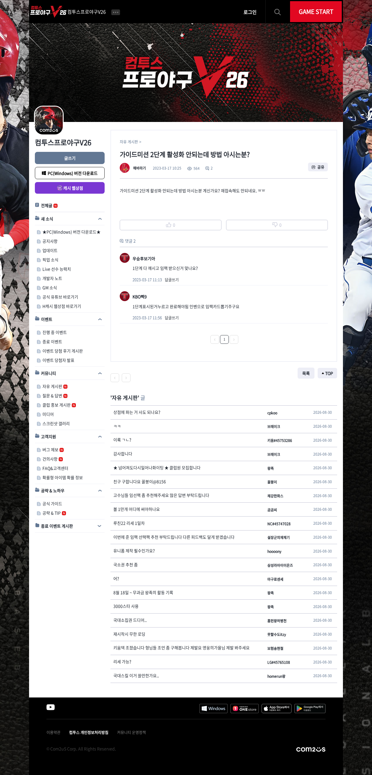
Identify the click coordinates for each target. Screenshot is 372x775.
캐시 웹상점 (73, 188)
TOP (329, 373)
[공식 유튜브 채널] (50, 707)
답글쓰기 (172, 279)
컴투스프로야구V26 (86, 11)
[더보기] (115, 11)
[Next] (234, 339)
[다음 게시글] (126, 377)
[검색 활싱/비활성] (280, 11)
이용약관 (53, 732)
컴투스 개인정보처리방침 (88, 732)
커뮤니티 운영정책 (131, 732)
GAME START (316, 11)
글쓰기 (70, 158)
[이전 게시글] (114, 377)
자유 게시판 (129, 141)
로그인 (250, 11)
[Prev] (214, 339)
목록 (306, 373)
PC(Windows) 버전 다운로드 (73, 173)
